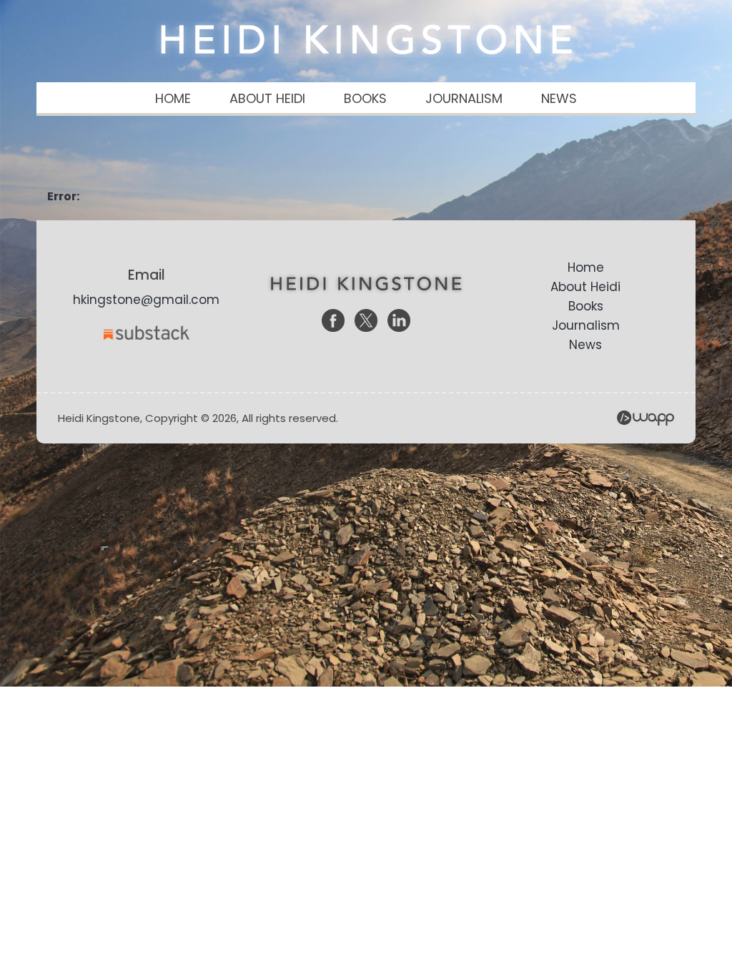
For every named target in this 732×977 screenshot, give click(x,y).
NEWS (559, 98)
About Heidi (585, 286)
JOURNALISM (464, 98)
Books (585, 306)
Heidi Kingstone (366, 39)
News (585, 344)
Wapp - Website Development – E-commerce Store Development (645, 418)
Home (586, 267)
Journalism (586, 325)
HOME (173, 98)
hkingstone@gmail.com (146, 299)
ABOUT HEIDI (267, 98)
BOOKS (365, 98)
